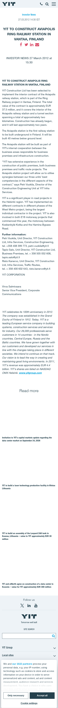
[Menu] (53, 4)
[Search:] (53, 636)
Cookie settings (29, 703)
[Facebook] (21, 44)
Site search (29, 629)
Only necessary (16, 695)
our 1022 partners (22, 664)
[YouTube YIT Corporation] (36, 605)
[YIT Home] (8, 4)
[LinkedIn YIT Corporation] (29, 605)
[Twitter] (26, 44)
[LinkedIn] (32, 44)
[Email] (37, 44)
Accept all (42, 695)
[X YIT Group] (22, 605)
